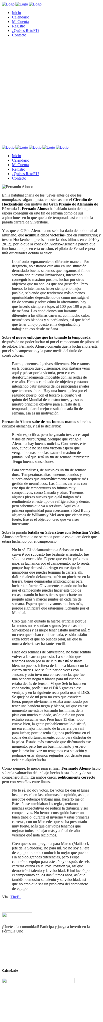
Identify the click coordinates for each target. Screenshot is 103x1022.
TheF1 (15, 897)
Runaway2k (26, 955)
